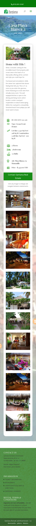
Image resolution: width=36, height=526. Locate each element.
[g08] (18, 228)
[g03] (18, 289)
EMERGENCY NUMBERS (13, 491)
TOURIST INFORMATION (13, 479)
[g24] (18, 431)
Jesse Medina (16, 467)
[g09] (18, 208)
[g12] (18, 370)
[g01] (18, 309)
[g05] (18, 269)
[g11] (18, 391)
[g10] (18, 411)
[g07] (18, 248)
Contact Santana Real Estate (18, 176)
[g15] (18, 330)
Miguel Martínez (14, 464)
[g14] (18, 350)
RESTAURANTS (10, 483)
